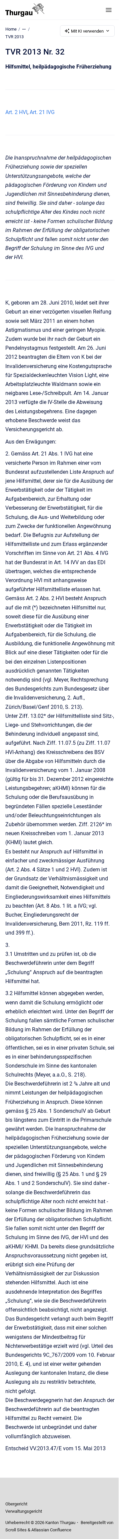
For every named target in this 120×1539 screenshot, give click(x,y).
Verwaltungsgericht (23, 1511)
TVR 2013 (14, 36)
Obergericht (16, 1503)
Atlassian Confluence (51, 1529)
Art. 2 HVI (16, 112)
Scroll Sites (16, 1529)
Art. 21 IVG (42, 112)
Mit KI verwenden (87, 31)
